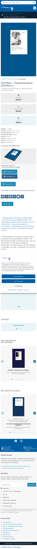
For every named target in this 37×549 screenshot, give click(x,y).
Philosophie (18, 13)
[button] (34, 8)
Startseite (6, 13)
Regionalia (6, 497)
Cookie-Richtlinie (12, 289)
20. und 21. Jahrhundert (11, 15)
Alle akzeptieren (18, 276)
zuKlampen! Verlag (10, 547)
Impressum (26, 289)
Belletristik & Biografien (10, 500)
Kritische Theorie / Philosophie (12, 491)
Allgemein (6, 488)
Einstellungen (18, 286)
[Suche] (34, 2)
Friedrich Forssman (6, 79)
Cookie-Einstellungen (9, 539)
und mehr (23, 79)
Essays (5, 494)
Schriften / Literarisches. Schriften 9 (18, 370)
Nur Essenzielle (18, 281)
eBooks (12, 13)
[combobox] (16, 2)
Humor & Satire (7, 506)
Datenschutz (20, 289)
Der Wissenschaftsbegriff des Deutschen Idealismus (18, 424)
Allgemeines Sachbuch (9, 503)
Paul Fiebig (16, 79)
